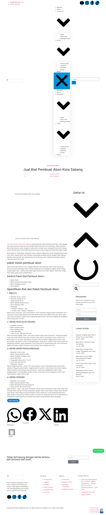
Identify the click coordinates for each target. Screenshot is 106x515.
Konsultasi (99, 450)
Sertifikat (63, 67)
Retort (59, 92)
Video (62, 34)
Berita (59, 71)
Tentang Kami (64, 63)
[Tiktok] (97, 3)
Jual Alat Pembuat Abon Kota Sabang (19, 244)
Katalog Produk (65, 38)
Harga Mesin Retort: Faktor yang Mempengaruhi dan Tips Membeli (85, 372)
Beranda (59, 90)
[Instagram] (87, 3)
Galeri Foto (63, 36)
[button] (62, 81)
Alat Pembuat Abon (53, 165)
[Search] (74, 82)
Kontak (62, 69)
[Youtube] (82, 3)
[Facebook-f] (92, 3)
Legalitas (63, 65)
